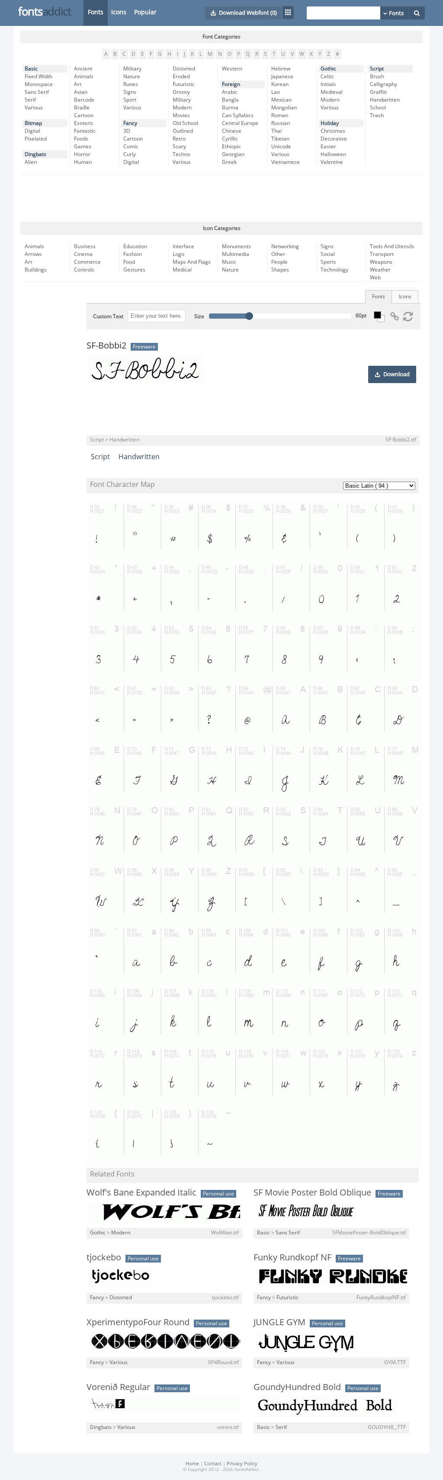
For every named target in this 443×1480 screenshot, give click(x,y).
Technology (334, 270)
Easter (328, 147)
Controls (84, 270)
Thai (276, 131)
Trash (377, 115)
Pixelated (36, 139)
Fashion (132, 254)
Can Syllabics (238, 115)
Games (82, 147)
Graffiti (378, 92)
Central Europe (240, 123)
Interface (183, 246)
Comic (130, 147)
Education (135, 246)
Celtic (327, 77)
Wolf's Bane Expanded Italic (141, 1192)
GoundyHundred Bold (297, 1387)
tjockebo (104, 1257)
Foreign (231, 84)
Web (375, 278)
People (279, 262)
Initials (328, 84)
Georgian (233, 154)
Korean (280, 84)
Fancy (130, 123)
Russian (280, 123)
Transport (382, 254)
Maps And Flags (192, 262)
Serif (30, 100)
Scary (179, 147)
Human (83, 162)
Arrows (33, 254)
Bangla (230, 100)
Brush (377, 77)
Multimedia (235, 254)
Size (199, 316)
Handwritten (385, 100)
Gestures (134, 270)
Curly (129, 154)
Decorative (334, 139)
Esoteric (83, 123)
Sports (328, 262)
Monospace (39, 84)
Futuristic (184, 84)
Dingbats (35, 154)
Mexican (281, 100)
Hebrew (280, 69)
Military (132, 69)
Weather (380, 270)
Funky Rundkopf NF (292, 1257)
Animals (83, 77)
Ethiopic (231, 147)
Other (278, 254)
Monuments (236, 246)
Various (34, 108)
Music (229, 262)
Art (77, 84)
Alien (31, 162)
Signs (129, 92)
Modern (182, 108)
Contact (213, 1464)
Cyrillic (230, 139)
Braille (82, 108)
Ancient (83, 69)
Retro (179, 139)
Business (85, 246)
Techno (181, 154)
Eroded (181, 77)
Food (129, 262)
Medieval (332, 92)
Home (192, 1464)
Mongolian (284, 108)
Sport (129, 100)
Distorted (184, 69)
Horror (82, 154)
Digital (32, 131)
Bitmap (33, 123)
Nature (131, 77)
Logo (178, 254)
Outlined (183, 131)
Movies (181, 115)
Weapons (381, 262)
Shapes (280, 270)
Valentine (332, 162)
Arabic (230, 92)
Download (396, 374)
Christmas (333, 131)
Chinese (231, 131)
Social (328, 254)
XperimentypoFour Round (138, 1322)
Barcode (84, 100)
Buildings (36, 270)
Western (232, 69)
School (378, 108)
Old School (185, 123)
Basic (31, 69)
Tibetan (280, 139)
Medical (182, 270)
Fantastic (85, 131)
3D (126, 131)
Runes (130, 84)
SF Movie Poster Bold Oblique (312, 1192)
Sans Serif (37, 92)
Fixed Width (38, 77)
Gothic (328, 69)
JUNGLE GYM (279, 1322)
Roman (279, 115)
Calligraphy (383, 84)
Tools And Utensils (392, 246)
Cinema (83, 254)
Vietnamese (285, 162)
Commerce (87, 262)
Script (377, 69)
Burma (230, 108)
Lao (275, 92)
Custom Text (108, 316)
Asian (80, 92)
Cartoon (83, 115)
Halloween (333, 154)
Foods (81, 139)
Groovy (181, 92)
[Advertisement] (221, 198)
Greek (229, 162)
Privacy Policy (242, 1464)
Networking (285, 246)
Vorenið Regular (118, 1387)
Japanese (282, 77)
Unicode (281, 147)
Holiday (330, 123)
